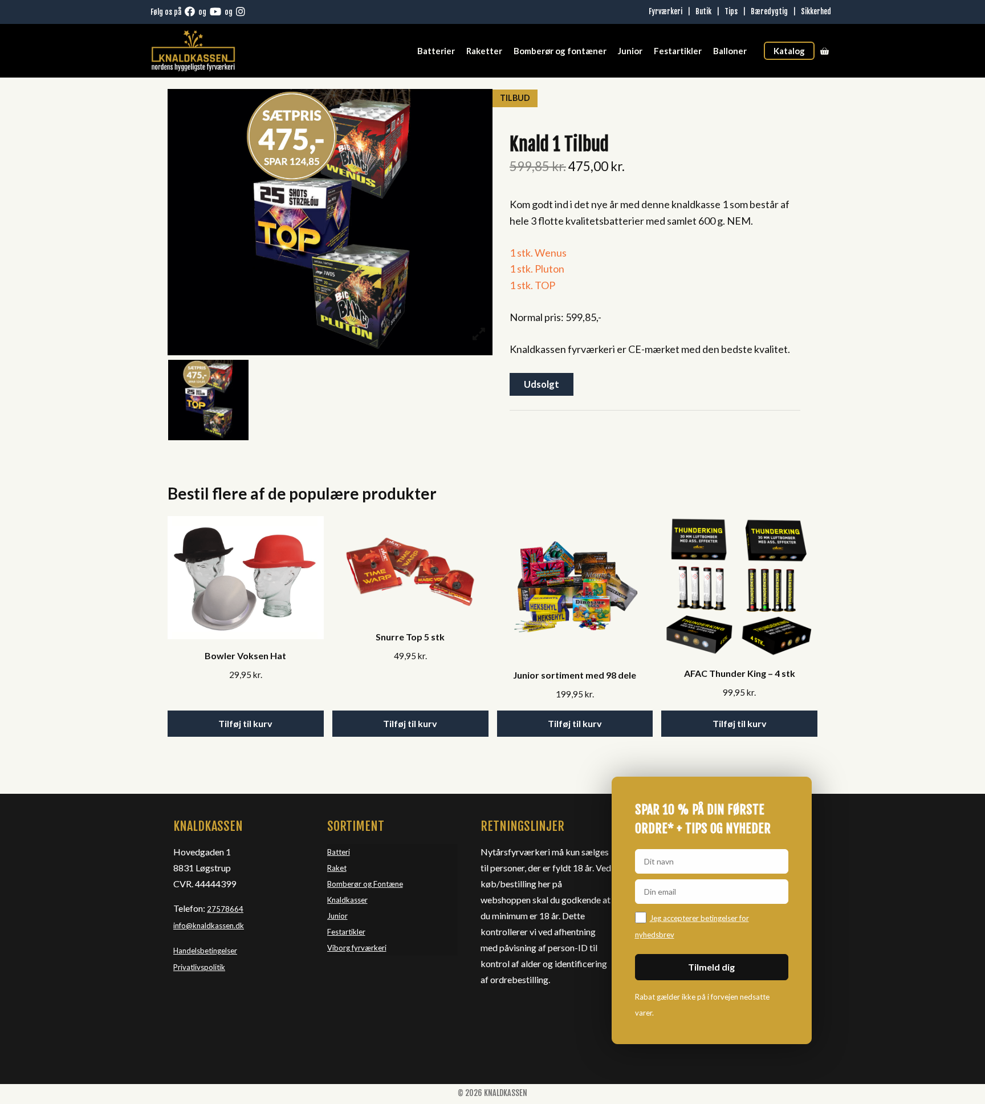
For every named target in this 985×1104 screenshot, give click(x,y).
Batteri (338, 852)
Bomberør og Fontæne (365, 883)
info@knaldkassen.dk (208, 925)
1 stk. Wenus (538, 252)
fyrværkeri (369, 947)
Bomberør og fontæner (560, 51)
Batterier (436, 51)
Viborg (339, 947)
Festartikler (678, 51)
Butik (703, 11)
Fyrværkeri (665, 11)
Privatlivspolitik (199, 967)
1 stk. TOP (532, 285)
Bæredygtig (769, 11)
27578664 (225, 909)
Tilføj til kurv (245, 723)
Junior (630, 51)
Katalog (789, 51)
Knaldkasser (347, 899)
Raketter (484, 51)
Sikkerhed (816, 11)
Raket (337, 867)
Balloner (730, 51)
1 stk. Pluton (537, 268)
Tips (731, 11)
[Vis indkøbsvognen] (825, 51)
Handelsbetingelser (205, 950)
